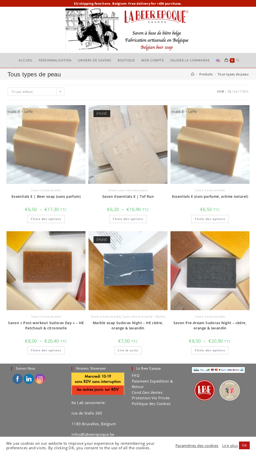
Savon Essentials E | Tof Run (128, 196)
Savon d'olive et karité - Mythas (143, 316)
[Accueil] (192, 74)
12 (229, 91)
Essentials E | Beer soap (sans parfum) (46, 196)
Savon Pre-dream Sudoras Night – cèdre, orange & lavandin (210, 325)
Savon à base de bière (46, 190)
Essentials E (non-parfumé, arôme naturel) (210, 196)
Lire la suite (128, 350)
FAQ (136, 375)
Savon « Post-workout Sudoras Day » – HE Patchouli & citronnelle (46, 325)
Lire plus (230, 445)
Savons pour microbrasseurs (128, 190)
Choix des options (46, 219)
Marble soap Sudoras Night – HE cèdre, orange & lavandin (128, 325)
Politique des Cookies (151, 403)
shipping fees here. (95, 3)
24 (236, 91)
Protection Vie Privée (151, 397)
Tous (244, 91)
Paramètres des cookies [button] (197, 445)
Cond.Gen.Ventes (147, 392)
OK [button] (244, 445)
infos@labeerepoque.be (93, 434)
